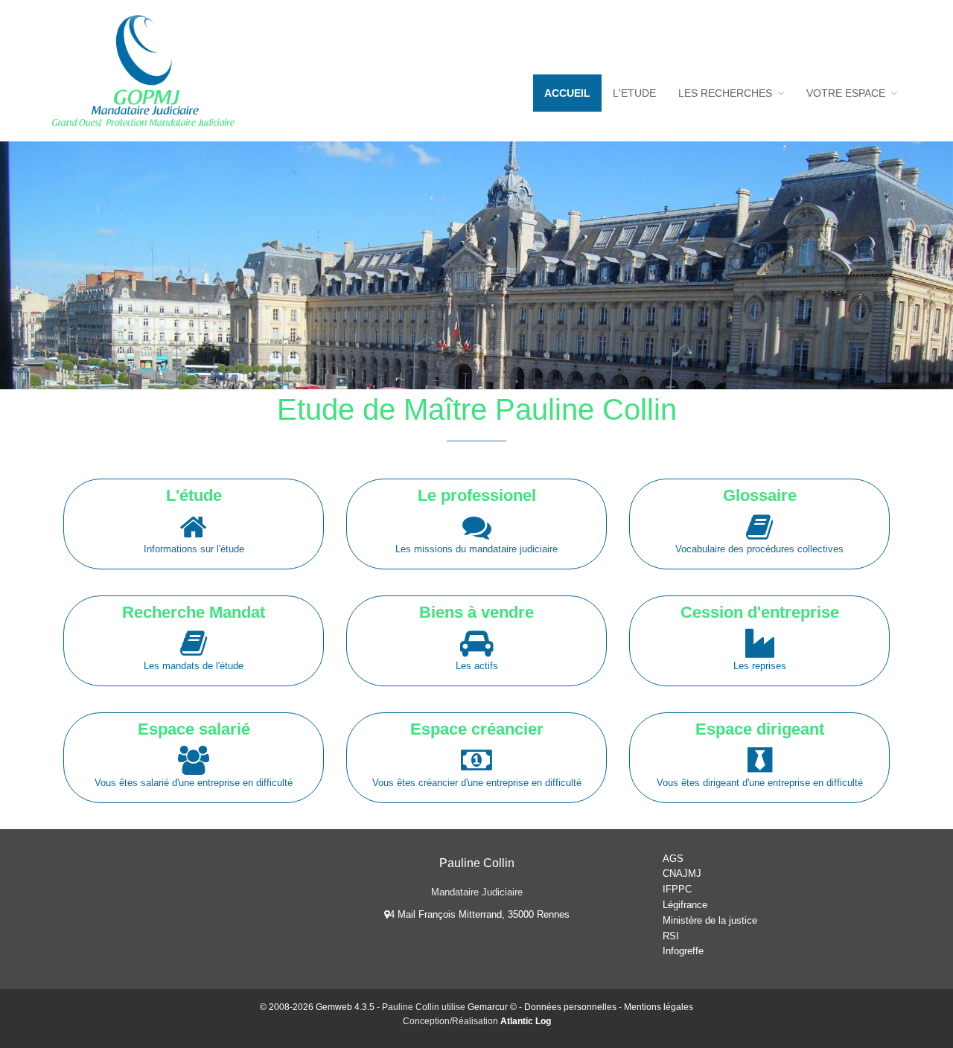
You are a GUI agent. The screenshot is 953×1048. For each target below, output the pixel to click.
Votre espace (847, 93)
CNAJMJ (682, 873)
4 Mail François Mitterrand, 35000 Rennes (479, 914)
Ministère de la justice (710, 920)
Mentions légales (658, 1007)
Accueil (567, 93)
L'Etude (634, 93)
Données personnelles (570, 1007)
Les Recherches (726, 93)
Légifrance (685, 904)
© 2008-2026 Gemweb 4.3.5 (317, 1007)
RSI (671, 936)
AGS (673, 858)
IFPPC (677, 889)
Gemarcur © (492, 1007)
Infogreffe (683, 950)
